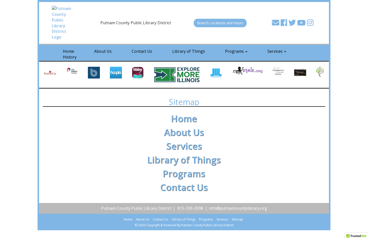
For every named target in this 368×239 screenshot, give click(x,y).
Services (275, 51)
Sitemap (237, 219)
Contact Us (142, 51)
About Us (103, 51)
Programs (235, 51)
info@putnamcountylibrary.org (238, 208)
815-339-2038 (190, 208)
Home (184, 118)
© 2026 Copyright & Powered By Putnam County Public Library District (184, 225)
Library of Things (188, 51)
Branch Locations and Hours (220, 22)
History (70, 57)
